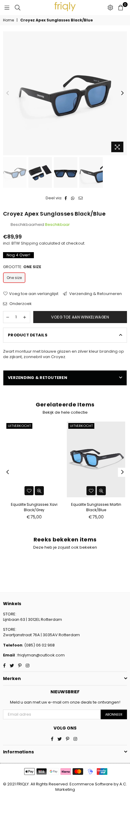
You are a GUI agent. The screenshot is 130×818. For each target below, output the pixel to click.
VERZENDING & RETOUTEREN (37, 377)
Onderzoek (20, 303)
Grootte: (22, 267)
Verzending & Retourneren (95, 294)
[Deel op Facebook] (66, 198)
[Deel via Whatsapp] (73, 198)
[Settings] (110, 7)
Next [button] (122, 93)
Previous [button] (7, 93)
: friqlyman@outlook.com (40, 655)
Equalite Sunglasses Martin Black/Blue (96, 507)
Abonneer (113, 714)
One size (14, 277)
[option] (65, 93)
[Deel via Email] (81, 198)
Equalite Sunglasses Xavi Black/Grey (34, 507)
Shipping (29, 243)
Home (8, 20)
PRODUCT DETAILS (27, 335)
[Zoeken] (17, 7)
